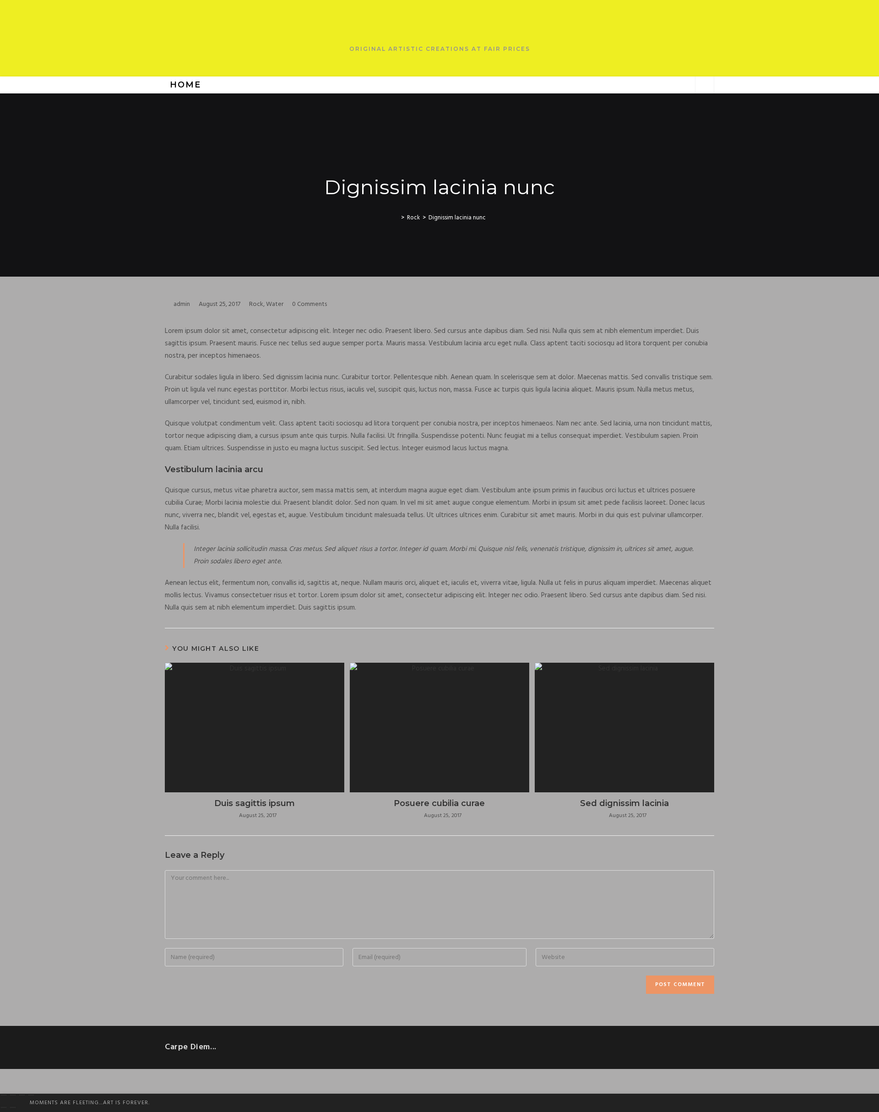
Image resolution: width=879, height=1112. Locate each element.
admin (182, 304)
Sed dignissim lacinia (624, 803)
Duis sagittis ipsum (254, 803)
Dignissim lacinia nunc (457, 218)
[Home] (396, 218)
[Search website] (704, 86)
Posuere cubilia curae (439, 803)
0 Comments (309, 304)
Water (274, 304)
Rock (256, 304)
